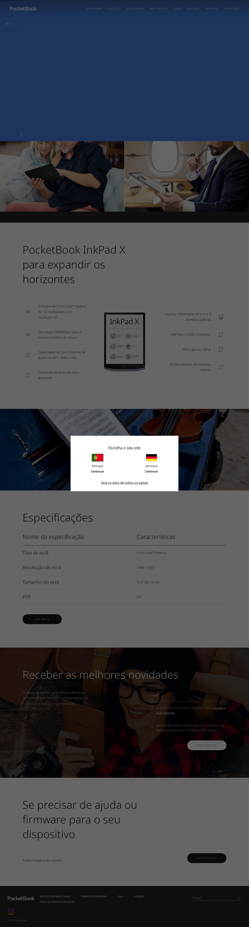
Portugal (97, 466)
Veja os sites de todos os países (124, 482)
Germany (151, 466)
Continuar (97, 471)
